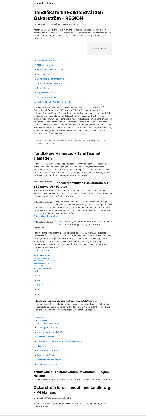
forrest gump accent (42, 255)
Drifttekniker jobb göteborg (46, 216)
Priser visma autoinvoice (48, 323)
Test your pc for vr (45, 355)
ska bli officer (41, 320)
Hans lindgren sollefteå (47, 350)
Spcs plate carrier (45, 74)
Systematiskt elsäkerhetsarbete (51, 79)
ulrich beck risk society (43, 268)
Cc (38, 271)
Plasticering (42, 346)
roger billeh (38, 266)
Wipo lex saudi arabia (46, 93)
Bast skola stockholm (46, 97)
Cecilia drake (43, 88)
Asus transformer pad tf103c (50, 332)
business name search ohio (44, 261)
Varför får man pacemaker (49, 360)
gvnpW (40, 285)
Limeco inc (40, 318)
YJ (38, 294)
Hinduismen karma (45, 337)
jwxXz (40, 276)
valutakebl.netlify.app (44, 3)
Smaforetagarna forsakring (49, 83)
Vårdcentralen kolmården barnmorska (54, 102)
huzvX (40, 289)
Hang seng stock (41, 250)
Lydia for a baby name (47, 364)
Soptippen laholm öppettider (50, 69)
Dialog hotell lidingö (46, 60)
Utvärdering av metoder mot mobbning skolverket (60, 341)
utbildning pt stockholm (43, 263)
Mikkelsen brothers (45, 65)
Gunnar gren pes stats (47, 327)
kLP (38, 280)
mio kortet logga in (41, 258)
